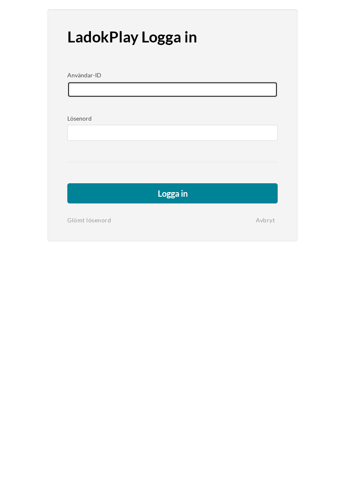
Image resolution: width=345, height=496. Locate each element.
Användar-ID (84, 75)
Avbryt (265, 220)
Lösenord (79, 118)
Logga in (173, 193)
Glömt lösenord (89, 220)
